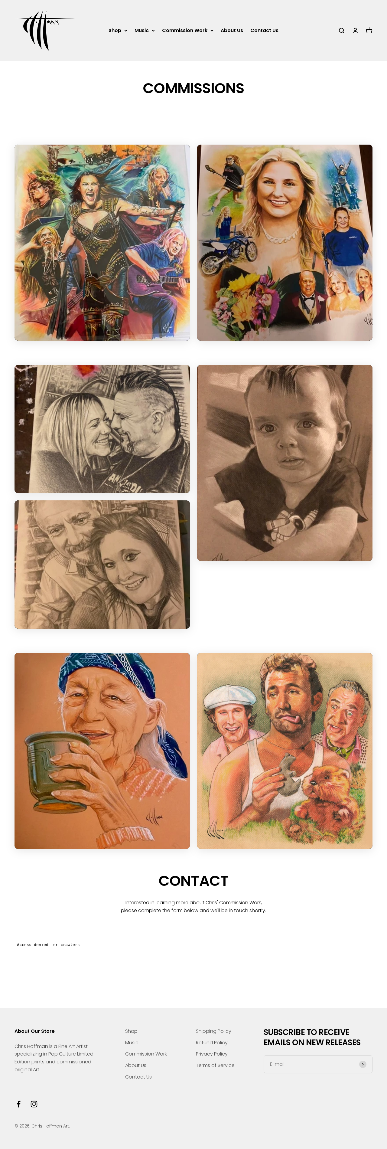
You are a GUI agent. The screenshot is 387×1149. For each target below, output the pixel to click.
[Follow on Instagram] (34, 1104)
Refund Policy (212, 1042)
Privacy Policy (212, 1053)
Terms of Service (215, 1065)
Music (142, 30)
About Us (232, 30)
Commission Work (184, 30)
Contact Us (264, 30)
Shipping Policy (213, 1031)
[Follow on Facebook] (19, 1104)
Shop (115, 30)
